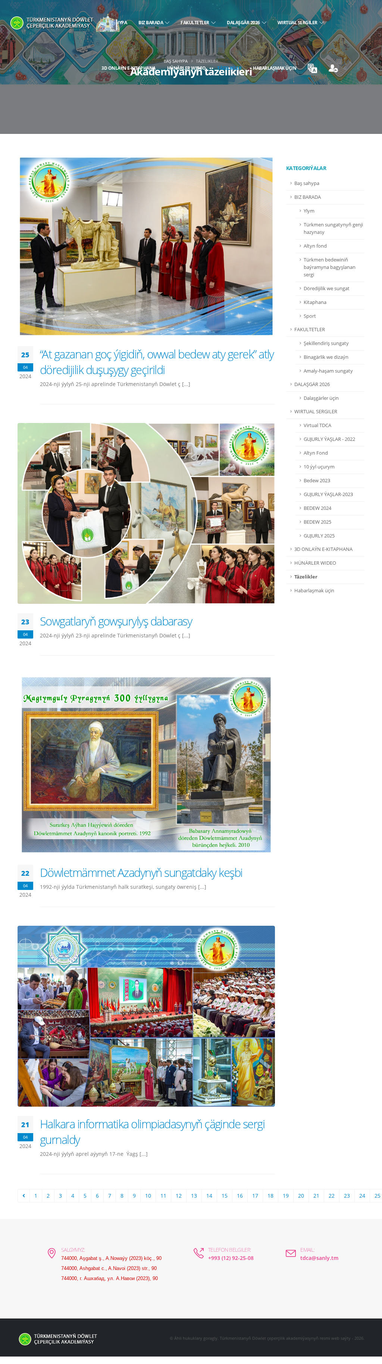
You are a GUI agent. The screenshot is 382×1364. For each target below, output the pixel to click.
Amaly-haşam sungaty (328, 371)
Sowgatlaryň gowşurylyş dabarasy (116, 621)
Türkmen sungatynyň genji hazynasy (333, 228)
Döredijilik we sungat (327, 288)
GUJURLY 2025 (319, 536)
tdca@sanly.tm (319, 1257)
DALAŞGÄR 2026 (244, 22)
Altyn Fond (316, 453)
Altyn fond (315, 246)
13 (194, 1195)
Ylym (309, 211)
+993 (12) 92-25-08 (231, 1257)
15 (225, 1195)
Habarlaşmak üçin (274, 68)
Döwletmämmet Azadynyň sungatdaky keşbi (141, 872)
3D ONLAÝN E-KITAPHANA (128, 68)
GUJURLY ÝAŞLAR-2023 (328, 494)
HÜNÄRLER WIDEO (186, 68)
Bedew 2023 (317, 480)
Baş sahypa (306, 183)
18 (270, 1195)
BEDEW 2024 (317, 508)
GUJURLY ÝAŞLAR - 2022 (329, 439)
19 (286, 1195)
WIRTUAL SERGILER (298, 22)
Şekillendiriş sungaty (326, 343)
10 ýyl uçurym (319, 467)
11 (163, 1195)
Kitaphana (315, 302)
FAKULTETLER (196, 22)
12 (179, 1195)
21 (316, 1195)
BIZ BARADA (151, 22)
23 (347, 1195)
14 (209, 1195)
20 (301, 1195)
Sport (310, 316)
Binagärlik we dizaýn (326, 357)
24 (362, 1195)
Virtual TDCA (317, 425)
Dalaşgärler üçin (321, 398)
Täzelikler (229, 68)
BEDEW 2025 (317, 522)
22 (332, 1195)
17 (255, 1195)
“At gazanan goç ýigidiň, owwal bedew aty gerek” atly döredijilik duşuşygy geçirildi (157, 361)
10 (148, 1195)
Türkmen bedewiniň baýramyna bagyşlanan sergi (330, 267)
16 (240, 1195)
